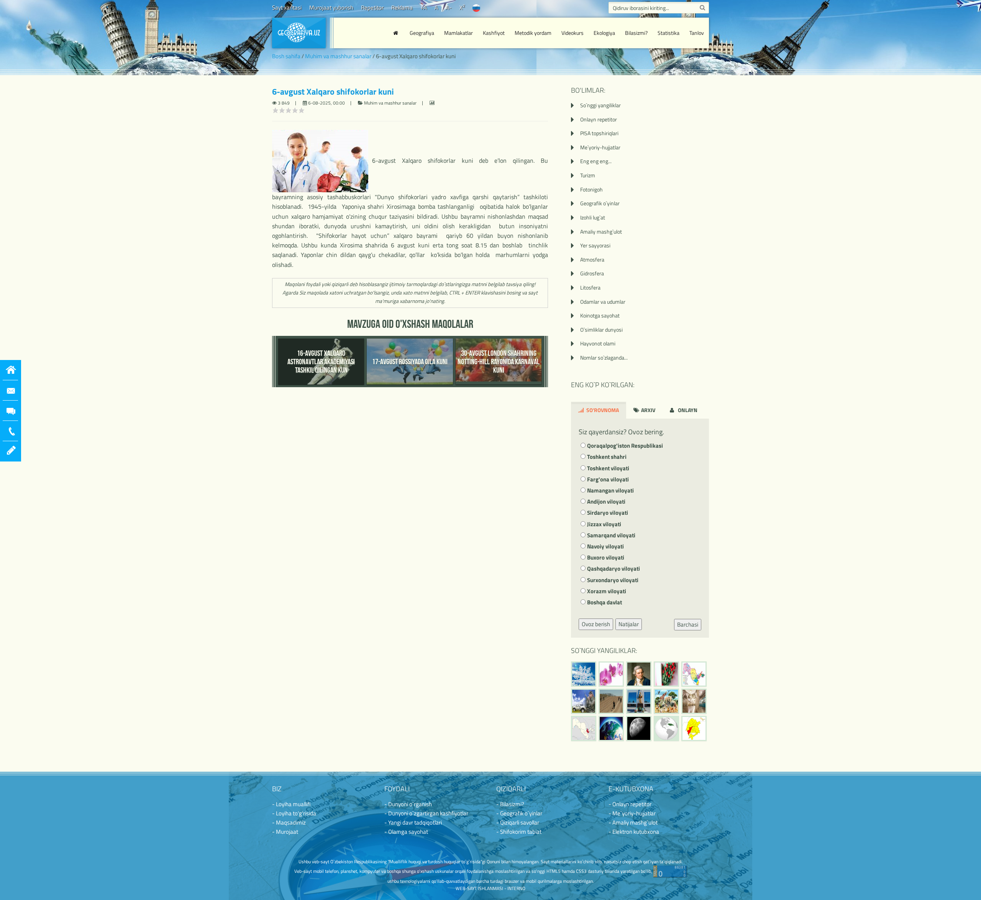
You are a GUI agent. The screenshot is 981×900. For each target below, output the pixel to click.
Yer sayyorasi (595, 245)
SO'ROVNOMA (602, 410)
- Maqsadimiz (289, 822)
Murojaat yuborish (331, 7)
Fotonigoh (591, 189)
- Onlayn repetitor (630, 804)
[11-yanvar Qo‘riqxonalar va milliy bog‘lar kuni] (666, 701)
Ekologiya (604, 33)
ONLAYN (687, 410)
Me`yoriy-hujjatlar (600, 147)
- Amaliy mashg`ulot (633, 822)
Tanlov (696, 33)
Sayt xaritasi (287, 7)
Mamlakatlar (458, 33)
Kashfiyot (494, 33)
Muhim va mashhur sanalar (338, 56)
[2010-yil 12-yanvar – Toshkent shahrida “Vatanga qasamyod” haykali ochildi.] (638, 701)
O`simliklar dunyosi (601, 330)
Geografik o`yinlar (600, 203)
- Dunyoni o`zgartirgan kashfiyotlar (426, 813)
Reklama (402, 7)
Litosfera (590, 287)
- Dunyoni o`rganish (408, 804)
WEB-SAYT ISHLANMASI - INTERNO (490, 888)
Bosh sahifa (286, 56)
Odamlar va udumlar (602, 302)
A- (449, 7)
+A (423, 7)
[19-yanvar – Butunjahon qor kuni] (583, 674)
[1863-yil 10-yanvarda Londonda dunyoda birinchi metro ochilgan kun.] (694, 701)
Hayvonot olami (597, 343)
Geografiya (422, 33)
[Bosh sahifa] (396, 33)
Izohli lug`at (592, 217)
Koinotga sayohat (600, 315)
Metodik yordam (533, 33)
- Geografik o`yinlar (519, 813)
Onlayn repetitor (598, 119)
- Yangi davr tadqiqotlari (413, 822)
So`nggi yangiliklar (600, 105)
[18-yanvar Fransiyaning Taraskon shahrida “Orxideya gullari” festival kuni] (611, 674)
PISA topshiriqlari (599, 133)
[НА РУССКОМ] (476, 7)
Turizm (587, 175)
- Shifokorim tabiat (518, 831)
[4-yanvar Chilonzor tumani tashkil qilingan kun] (694, 728)
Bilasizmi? (636, 33)
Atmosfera (592, 259)
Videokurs (572, 33)
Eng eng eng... (596, 161)
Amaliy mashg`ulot (601, 231)
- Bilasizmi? (510, 804)
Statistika (668, 33)
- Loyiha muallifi (291, 804)
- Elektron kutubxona (634, 831)
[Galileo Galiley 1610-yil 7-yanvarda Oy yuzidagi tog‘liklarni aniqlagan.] (638, 728)
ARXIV (647, 410)
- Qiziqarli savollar (517, 822)
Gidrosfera (592, 273)
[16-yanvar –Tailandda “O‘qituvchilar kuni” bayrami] (666, 674)
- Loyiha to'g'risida (294, 813)
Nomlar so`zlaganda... (604, 357)
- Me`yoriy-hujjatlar (632, 813)
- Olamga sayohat (406, 831)
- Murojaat (285, 831)
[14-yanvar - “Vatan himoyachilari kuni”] (583, 701)
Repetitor (372, 7)
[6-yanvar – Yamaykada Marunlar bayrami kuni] (666, 728)
